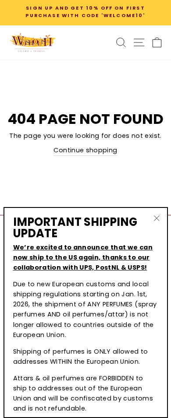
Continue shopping (85, 150)
